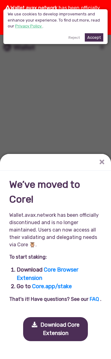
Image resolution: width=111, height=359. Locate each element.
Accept (94, 37)
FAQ (95, 299)
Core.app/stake (52, 286)
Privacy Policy (29, 26)
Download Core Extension (59, 329)
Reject (74, 37)
